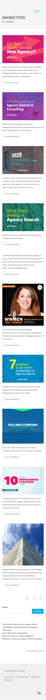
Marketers (10, 21)
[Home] (3, 21)
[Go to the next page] (40, 598)
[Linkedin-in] (39, 693)
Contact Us (35, 677)
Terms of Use (9, 677)
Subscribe (8, 680)
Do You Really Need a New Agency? (15, 633)
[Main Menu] (37, 11)
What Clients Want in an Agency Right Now (17, 636)
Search (5, 607)
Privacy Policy (22, 677)
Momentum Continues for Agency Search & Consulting (22, 639)
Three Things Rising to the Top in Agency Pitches (19, 624)
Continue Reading (13, 82)
